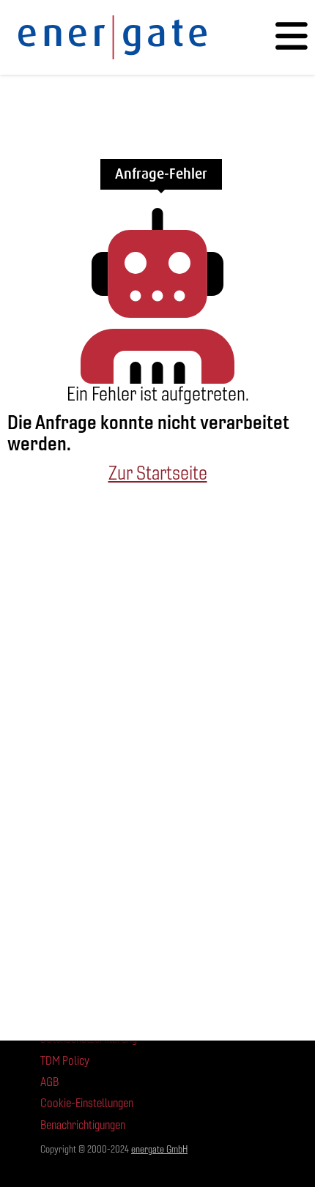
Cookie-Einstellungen (86, 1103)
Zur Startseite (157, 473)
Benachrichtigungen (82, 1125)
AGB (49, 1082)
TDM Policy (64, 1061)
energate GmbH (159, 1149)
